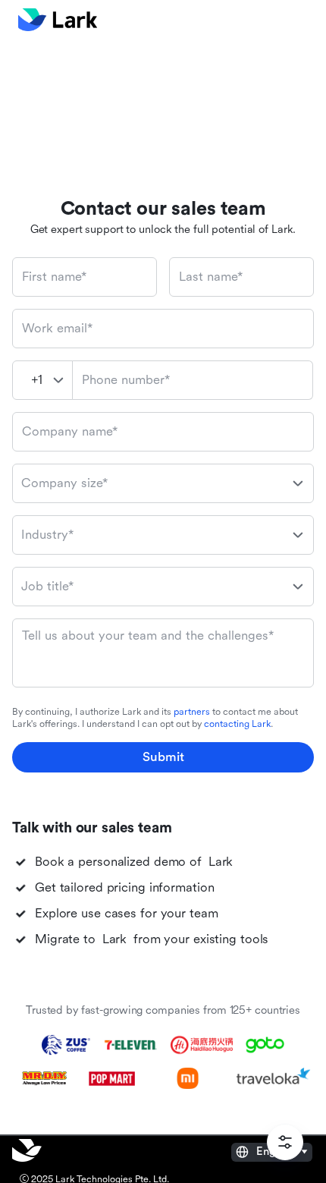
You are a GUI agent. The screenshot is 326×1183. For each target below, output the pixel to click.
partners (192, 711)
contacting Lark (237, 724)
